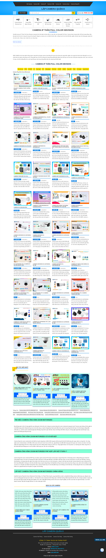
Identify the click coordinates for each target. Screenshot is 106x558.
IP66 (26, 69)
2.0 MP (59, 69)
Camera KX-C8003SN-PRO (78, 177)
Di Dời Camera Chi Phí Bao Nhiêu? (41, 505)
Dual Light (38, 69)
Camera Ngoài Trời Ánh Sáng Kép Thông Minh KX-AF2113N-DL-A (60, 147)
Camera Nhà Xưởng (68, 536)
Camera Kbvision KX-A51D (78, 88)
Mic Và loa (20, 69)
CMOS (64, 69)
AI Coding (79, 69)
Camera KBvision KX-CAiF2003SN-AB (38, 236)
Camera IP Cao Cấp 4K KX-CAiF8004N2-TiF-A (21, 351)
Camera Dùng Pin (75, 4)
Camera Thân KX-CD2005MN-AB (60, 351)
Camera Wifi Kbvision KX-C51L (60, 176)
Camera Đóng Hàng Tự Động (79, 505)
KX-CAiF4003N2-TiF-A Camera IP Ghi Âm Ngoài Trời (22, 264)
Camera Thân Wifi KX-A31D (40, 88)
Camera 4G (58, 4)
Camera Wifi (36, 4)
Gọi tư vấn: (85, 13)
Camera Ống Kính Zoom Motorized (21, 72)
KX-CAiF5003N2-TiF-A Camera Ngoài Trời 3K (40, 293)
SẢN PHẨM (22, 13)
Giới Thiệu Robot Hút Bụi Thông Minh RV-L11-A (23, 388)
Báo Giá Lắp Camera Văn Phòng (61, 510)
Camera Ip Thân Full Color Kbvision (53, 30)
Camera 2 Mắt (50, 4)
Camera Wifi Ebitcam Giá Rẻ (51, 414)
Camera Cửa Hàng (57, 536)
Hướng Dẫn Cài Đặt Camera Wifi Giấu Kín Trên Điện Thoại (30, 414)
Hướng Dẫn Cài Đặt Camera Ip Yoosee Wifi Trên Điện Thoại (58, 412)
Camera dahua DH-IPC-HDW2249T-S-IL (28, 410)
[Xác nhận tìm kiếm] (73, 13)
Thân (74, 69)
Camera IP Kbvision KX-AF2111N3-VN (39, 146)
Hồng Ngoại (48, 69)
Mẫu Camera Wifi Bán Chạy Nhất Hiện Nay (79, 392)
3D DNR (30, 69)
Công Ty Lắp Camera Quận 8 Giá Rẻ (53, 555)
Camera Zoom (66, 4)
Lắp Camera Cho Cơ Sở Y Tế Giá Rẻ (61, 389)
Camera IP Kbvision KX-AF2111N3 (22, 146)
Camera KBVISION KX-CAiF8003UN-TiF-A (77, 322)
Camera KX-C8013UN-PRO (20, 207)
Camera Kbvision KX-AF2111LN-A (61, 117)
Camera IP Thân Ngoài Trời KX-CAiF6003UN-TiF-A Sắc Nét (22, 322)
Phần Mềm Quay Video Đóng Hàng (23, 510)
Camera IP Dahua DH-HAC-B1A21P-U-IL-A (68, 410)
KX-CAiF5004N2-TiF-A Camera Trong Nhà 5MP (79, 293)
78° (43, 69)
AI (34, 69)
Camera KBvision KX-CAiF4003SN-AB (58, 264)
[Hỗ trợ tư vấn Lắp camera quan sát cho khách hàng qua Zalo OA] (102, 550)
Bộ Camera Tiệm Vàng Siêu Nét (35, 412)
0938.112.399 (100, 540)
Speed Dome (85, 69)
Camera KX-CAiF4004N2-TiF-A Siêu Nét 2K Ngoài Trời (21, 293)
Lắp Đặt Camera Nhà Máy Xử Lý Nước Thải (42, 389)
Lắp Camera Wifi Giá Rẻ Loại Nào (67, 414)
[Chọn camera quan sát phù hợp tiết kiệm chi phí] (91, 22)
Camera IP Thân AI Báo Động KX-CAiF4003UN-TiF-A (80, 264)
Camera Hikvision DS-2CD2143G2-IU (48, 410)
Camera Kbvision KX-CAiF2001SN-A (77, 206)
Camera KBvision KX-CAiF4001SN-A (77, 233)
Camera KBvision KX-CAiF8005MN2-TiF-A (38, 351)
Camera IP (43, 4)
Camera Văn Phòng (37, 536)
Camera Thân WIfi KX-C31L (21, 176)
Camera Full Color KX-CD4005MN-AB (78, 351)
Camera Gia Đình (48, 536)
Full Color (54, 69)
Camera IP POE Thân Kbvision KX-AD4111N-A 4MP (22, 117)
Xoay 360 (69, 69)
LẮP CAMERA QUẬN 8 (53, 9)
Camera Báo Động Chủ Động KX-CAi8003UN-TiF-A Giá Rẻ (60, 206)
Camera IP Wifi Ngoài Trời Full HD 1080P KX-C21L (80, 146)
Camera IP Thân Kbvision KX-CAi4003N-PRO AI (41, 206)
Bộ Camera (29, 4)
